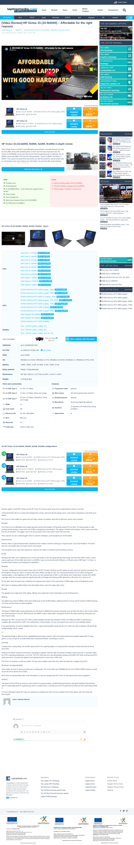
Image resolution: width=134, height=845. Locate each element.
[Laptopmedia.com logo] (22, 10)
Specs (65, 10)
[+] (49, 732)
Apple (44, 17)
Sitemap (110, 790)
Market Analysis (85, 10)
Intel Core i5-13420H (35, 267)
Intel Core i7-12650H (35, 264)
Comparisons (113, 10)
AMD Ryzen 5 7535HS (36, 281)
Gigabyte (91, 17)
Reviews (54, 10)
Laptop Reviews (90, 787)
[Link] (44, 732)
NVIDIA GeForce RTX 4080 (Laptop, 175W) (117, 308)
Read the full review (32, 169)
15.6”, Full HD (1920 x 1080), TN (33, 326)
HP (103, 17)
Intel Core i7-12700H (35, 260)
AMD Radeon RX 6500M (37, 318)
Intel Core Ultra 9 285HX (117, 270)
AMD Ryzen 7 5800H (35, 278)
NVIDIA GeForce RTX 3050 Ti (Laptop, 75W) (45, 297)
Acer (20, 17)
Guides (100, 10)
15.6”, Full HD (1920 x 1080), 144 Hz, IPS (37, 333)
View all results (49, 132)
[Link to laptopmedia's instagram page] (127, 811)
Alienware (55, 17)
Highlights (18, 30)
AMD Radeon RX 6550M (37, 314)
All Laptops (7, 17)
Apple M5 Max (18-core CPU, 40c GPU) (117, 277)
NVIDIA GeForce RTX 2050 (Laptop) (41, 307)
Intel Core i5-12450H (35, 274)
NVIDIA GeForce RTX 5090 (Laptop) (114, 294)
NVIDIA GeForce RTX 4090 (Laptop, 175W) (117, 305)
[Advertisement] (49, 39)
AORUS (67, 17)
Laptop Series (90, 784)
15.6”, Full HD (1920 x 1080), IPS (34, 330)
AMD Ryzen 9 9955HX (117, 281)
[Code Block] (41, 732)
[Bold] (22, 732)
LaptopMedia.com (7, 30)
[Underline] (27, 732)
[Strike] (30, 732)
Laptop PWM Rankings (49, 796)
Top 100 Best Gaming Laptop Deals (53, 790)
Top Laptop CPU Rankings (50, 781)
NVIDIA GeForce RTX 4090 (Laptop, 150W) (117, 301)
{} (46, 732)
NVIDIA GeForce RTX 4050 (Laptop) (35, 321)
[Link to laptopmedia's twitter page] (124, 811)
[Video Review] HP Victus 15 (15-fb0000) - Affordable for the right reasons (47, 30)
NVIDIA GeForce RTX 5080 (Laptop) (114, 298)
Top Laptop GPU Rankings (50, 784)
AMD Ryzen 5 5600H (35, 285)
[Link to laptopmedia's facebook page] (121, 811)
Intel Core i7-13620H (35, 256)
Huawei (115, 17)
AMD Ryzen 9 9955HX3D (117, 274)
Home (44, 10)
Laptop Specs (90, 781)
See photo (47, 350)
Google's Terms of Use (115, 784)
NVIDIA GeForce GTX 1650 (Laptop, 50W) (44, 311)
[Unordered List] (35, 732)
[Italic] (24, 732)
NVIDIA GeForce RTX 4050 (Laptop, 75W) (44, 293)
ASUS (32, 17)
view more (127, 134)
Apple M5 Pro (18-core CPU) (117, 284)
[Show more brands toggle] (131, 18)
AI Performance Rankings (50, 787)
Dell (79, 17)
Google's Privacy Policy (115, 787)
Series (74, 10)
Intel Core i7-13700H (35, 253)
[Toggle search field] (124, 10)
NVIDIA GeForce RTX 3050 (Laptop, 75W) (44, 304)
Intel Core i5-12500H (35, 271)
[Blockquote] (38, 732)
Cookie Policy (112, 781)
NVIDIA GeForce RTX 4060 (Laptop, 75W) (43, 290)
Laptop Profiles (90, 790)
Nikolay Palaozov (11, 33)
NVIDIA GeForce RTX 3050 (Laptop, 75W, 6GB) (46, 300)
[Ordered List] (33, 732)
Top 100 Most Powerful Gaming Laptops (54, 793)
